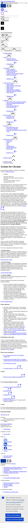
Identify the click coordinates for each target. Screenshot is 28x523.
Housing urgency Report (6, 259)
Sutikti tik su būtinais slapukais (14, 519)
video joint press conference (15, 328)
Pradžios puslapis (8, 53)
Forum (8, 142)
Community (6, 68)
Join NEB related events (12, 127)
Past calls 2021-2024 (11, 107)
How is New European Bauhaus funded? (16, 101)
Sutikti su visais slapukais (13, 515)
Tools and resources (8, 83)
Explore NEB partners (12, 71)
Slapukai (6, 487)
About (5, 57)
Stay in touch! (7, 434)
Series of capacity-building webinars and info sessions (15, 331)
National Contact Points (12, 60)
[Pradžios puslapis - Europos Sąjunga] (6, 7)
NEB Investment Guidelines (13, 89)
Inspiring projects (8, 161)
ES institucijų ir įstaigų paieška (11, 492)
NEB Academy (10, 84)
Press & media (7, 115)
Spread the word (10, 116)
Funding (6, 100)
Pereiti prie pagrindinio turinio (8, 1)
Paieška (2, 16)
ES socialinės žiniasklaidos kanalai (12, 477)
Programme (9, 140)
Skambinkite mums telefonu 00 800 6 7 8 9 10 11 (15, 467)
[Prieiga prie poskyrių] (9, 56)
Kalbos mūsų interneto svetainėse (11, 483)
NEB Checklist (10, 92)
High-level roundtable (9, 400)
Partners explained (11, 69)
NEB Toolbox (10, 88)
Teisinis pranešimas (8, 485)
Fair (7, 143)
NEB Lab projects (11, 72)
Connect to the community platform (15, 73)
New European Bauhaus (6, 424)
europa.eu (13, 463)
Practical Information (11, 147)
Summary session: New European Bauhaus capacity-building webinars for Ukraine (15, 333)
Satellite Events (10, 146)
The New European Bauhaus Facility (15, 103)
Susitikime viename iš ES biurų (11, 472)
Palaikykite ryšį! (10, 118)
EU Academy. (11, 349)
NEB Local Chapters (12, 75)
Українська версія (9, 171)
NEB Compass (10, 87)
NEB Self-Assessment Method (14, 91)
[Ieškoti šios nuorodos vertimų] (8, 329)
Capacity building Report (6, 301)
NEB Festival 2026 (8, 139)
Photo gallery (10, 149)
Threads (5, 450)
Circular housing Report (6, 272)
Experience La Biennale (12, 128)
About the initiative (11, 58)
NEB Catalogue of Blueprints (14, 85)
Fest (8, 145)
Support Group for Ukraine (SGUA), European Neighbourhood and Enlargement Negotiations (15, 360)
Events (5, 126)
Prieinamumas (7, 429)
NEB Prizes (9, 104)
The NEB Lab (4, 414)
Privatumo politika (8, 484)
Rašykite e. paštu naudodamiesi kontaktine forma (15, 471)
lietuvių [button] (6, 11)
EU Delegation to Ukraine (10, 363)
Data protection (7, 457)
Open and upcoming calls (13, 105)
